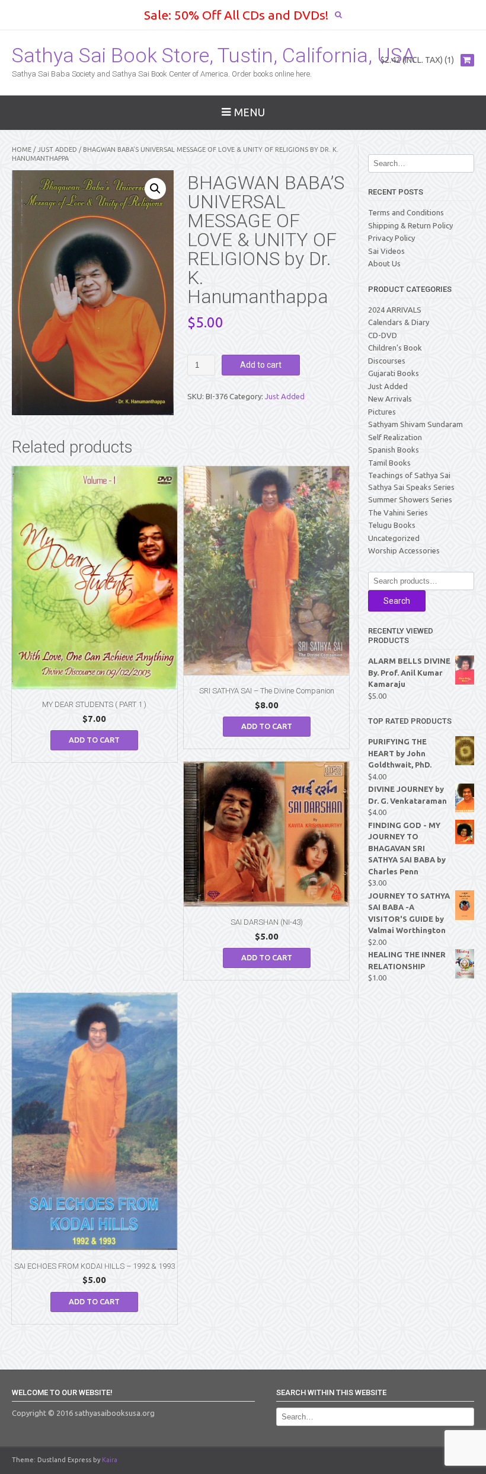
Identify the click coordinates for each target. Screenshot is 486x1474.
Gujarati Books (393, 373)
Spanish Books (393, 449)
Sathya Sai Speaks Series (411, 487)
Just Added (57, 149)
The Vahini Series (398, 512)
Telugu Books (391, 525)
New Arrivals (390, 398)
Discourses (386, 360)
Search (396, 601)
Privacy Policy (391, 238)
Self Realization (395, 437)
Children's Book (395, 347)
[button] (155, 188)
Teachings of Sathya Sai (409, 475)
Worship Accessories (404, 550)
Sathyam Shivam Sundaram (415, 424)
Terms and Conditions (406, 212)
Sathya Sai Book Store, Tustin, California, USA (213, 55)
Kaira (109, 1459)
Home (21, 149)
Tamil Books (389, 463)
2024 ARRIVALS (394, 309)
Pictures (382, 412)
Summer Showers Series (410, 499)
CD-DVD (382, 335)
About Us (384, 263)
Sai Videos (386, 251)
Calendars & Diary (398, 322)
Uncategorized (394, 538)
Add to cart (261, 365)
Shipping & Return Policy (410, 225)
